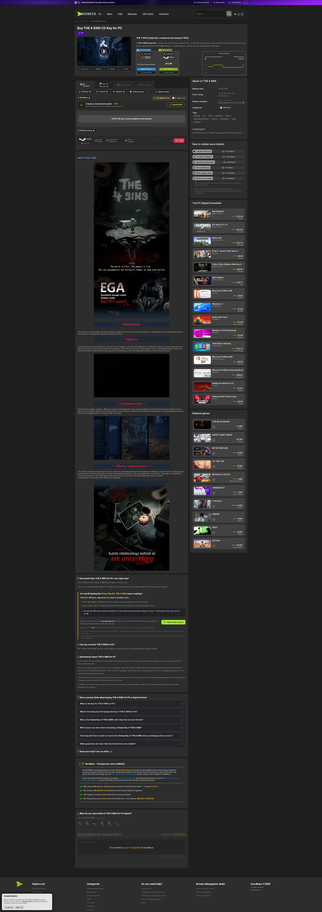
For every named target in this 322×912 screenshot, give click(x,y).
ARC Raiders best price (218, 281)
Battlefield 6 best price (218, 214)
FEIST (218, 530)
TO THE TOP (218, 464)
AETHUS (218, 544)
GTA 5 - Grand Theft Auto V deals (218, 254)
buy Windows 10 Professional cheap (218, 333)
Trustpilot (150, 786)
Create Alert (177, 105)
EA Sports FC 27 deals (218, 228)
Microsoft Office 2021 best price (218, 360)
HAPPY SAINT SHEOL (218, 438)
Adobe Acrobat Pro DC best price (218, 386)
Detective (197, 122)
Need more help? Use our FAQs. (94, 751)
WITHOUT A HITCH (218, 478)
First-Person (224, 119)
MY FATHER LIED (218, 451)
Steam (151, 38)
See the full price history (146, 627)
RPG (210, 116)
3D (204, 116)
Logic (234, 119)
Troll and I (218, 504)
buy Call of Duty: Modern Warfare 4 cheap (218, 267)
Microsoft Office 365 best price (218, 294)
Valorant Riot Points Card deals (218, 400)
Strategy (197, 116)
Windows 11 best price (218, 307)
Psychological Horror (201, 119)
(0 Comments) (223, 96)
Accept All (9, 907)
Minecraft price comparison (218, 241)
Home (77, 21)
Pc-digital (85, 21)
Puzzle (214, 119)
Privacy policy (255, 890)
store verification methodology (123, 774)
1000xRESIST (218, 491)
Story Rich (218, 116)
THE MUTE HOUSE (218, 425)
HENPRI (218, 517)
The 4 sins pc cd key (98, 21)
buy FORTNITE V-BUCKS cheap (218, 347)
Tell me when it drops (174, 622)
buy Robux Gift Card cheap (218, 320)
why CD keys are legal (126, 778)
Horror (228, 116)
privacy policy (27, 901)
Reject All (19, 907)
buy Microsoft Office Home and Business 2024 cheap (218, 373)
